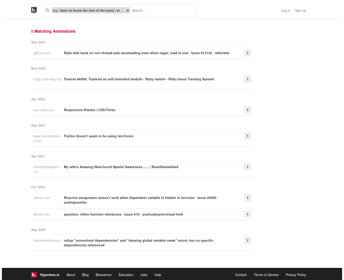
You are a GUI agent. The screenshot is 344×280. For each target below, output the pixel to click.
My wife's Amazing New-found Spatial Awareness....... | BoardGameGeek (121, 166)
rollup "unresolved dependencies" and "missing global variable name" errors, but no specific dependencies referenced (138, 242)
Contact (241, 274)
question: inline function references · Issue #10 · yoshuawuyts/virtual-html (123, 214)
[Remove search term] (127, 10)
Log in (285, 10)
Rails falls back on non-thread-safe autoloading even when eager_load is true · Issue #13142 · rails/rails (146, 52)
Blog (85, 274)
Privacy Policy (296, 274)
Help (157, 274)
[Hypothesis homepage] (37, 10)
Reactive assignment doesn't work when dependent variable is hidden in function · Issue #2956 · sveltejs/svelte (141, 200)
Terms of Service (266, 274)
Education (126, 274)
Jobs (143, 274)
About (70, 274)
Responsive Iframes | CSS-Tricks (89, 109)
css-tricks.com (44, 109)
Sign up (300, 10)
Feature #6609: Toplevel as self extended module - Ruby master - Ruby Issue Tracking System (139, 79)
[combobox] (161, 10)
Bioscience (104, 274)
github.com (42, 52)
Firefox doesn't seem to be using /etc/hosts (98, 136)
